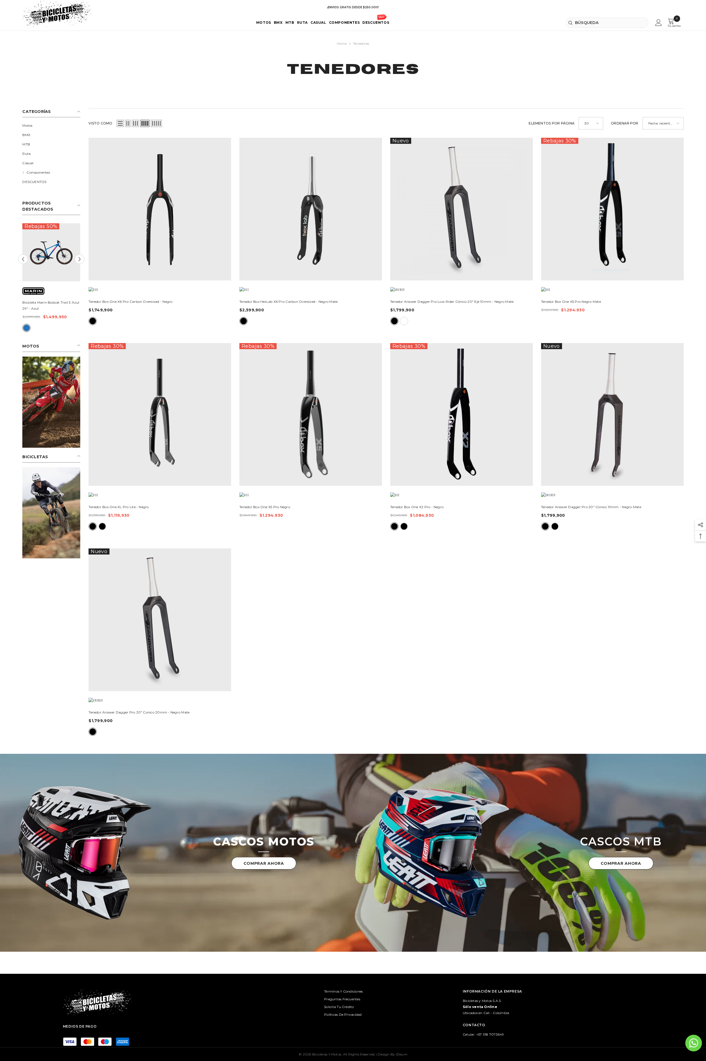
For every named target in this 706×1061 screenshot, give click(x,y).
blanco (404, 321)
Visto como (100, 123)
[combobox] (607, 23)
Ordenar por (624, 123)
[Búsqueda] (607, 22)
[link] (51, 402)
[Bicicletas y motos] (85, 853)
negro (56, 328)
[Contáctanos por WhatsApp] (693, 1043)
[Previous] (23, 259)
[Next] (79, 259)
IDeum (401, 1054)
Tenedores (361, 43)
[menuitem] (51, 125)
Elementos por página (551, 123)
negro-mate (243, 321)
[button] (120, 123)
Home (342, 43)
